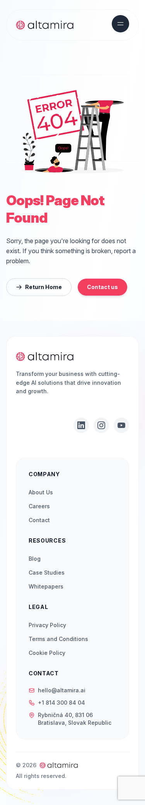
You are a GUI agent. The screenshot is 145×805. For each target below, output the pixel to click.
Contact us (102, 287)
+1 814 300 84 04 (61, 702)
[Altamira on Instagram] (101, 425)
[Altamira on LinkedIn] (81, 425)
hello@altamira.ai (61, 690)
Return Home (43, 287)
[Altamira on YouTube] (121, 425)
